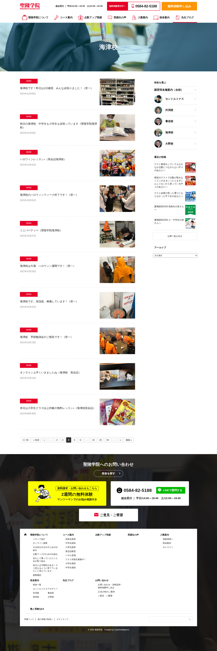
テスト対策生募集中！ (75, 559)
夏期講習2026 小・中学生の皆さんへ (169, 221)
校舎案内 (165, 17)
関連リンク (29, 619)
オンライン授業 (40, 543)
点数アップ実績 (93, 17)
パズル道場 (70, 555)
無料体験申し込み (179, 6)
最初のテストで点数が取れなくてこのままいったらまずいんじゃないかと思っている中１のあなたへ (168, 182)
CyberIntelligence (121, 630)
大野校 (51, 597)
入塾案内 (143, 17)
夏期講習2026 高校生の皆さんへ (169, 208)
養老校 (51, 593)
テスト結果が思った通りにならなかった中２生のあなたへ (168, 194)
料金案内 (167, 543)
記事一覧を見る (175, 236)
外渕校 (36, 593)
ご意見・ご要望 (111, 515)
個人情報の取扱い (45, 619)
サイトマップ (62, 619)
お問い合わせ (101, 580)
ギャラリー (168, 547)
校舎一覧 (37, 584)
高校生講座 (70, 539)
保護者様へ (168, 539)
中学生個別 (70, 567)
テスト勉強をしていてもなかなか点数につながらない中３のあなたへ (168, 167)
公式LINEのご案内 (106, 592)
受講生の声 (120, 17)
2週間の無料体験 (77, 494)
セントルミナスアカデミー (45, 589)
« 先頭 (36, 440)
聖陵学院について (38, 17)
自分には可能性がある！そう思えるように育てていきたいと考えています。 (45, 568)
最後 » (129, 440)
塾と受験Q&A (37, 609)
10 (93, 440)
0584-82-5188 (138, 490)
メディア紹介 (39, 539)
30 (107, 440)
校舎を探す (108, 473)
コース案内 (66, 17)
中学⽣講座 (70, 543)
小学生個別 (70, 563)
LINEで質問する (172, 490)
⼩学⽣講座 (70, 547)
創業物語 (37, 575)
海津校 (36, 597)
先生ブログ (187, 17)
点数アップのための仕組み (45, 554)
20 (100, 440)
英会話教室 (70, 551)
